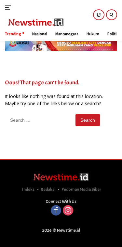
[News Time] (35, 23)
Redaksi (48, 189)
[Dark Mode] (98, 14)
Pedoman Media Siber (81, 189)
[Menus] (9, 7)
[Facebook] (56, 211)
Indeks (28, 189)
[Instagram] (68, 211)
